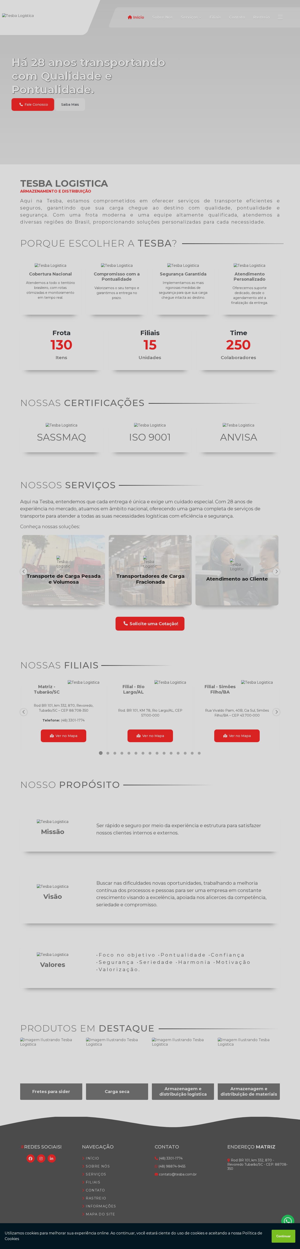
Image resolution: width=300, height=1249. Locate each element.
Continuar (283, 1236)
